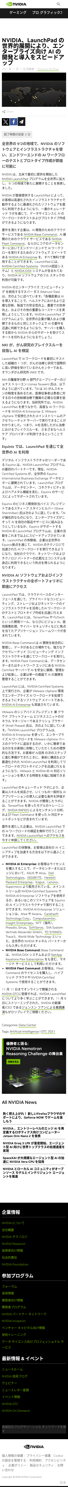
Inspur (40, 882)
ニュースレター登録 (15, 1390)
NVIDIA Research (14, 1244)
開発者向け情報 (12, 1300)
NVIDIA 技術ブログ (15, 1376)
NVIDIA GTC (10, 994)
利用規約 (35, 1460)
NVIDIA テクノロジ (14, 1237)
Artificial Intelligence (24, 1031)
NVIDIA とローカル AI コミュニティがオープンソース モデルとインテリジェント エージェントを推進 (34, 1172)
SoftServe (36, 927)
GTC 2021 (48, 1031)
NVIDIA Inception (14, 1321)
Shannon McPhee (48, 69)
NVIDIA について (13, 1223)
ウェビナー (9, 1383)
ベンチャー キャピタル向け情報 (23, 1328)
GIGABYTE (34, 877)
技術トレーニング (14, 1335)
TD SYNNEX (53, 932)
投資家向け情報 (12, 1250)
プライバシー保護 (38, 1456)
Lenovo (52, 882)
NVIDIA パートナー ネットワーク (24, 1314)
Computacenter (44, 918)
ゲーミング (17, 12)
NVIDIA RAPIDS (18, 810)
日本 (63, 1483)
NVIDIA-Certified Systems (20, 266)
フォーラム (9, 1286)
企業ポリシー (17, 1465)
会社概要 (8, 1230)
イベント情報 (11, 1397)
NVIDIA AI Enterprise (23, 257)
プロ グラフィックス (47, 12)
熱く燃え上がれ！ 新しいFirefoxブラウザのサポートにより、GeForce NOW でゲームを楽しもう (34, 1117)
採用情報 (8, 1293)
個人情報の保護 (12, 1456)
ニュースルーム (12, 1369)
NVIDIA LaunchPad (15, 179)
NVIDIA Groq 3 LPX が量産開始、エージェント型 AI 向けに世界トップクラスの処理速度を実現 (34, 1147)
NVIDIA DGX (23, 271)
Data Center (27, 1025)
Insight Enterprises (19, 923)
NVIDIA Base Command (40, 234)
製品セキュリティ (42, 1465)
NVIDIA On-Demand (16, 1411)
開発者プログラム (14, 1307)
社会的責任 (9, 1257)
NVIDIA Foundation (15, 1264)
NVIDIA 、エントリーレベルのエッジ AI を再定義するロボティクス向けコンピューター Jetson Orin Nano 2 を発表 (33, 1132)
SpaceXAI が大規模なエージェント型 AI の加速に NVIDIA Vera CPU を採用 (33, 1160)
